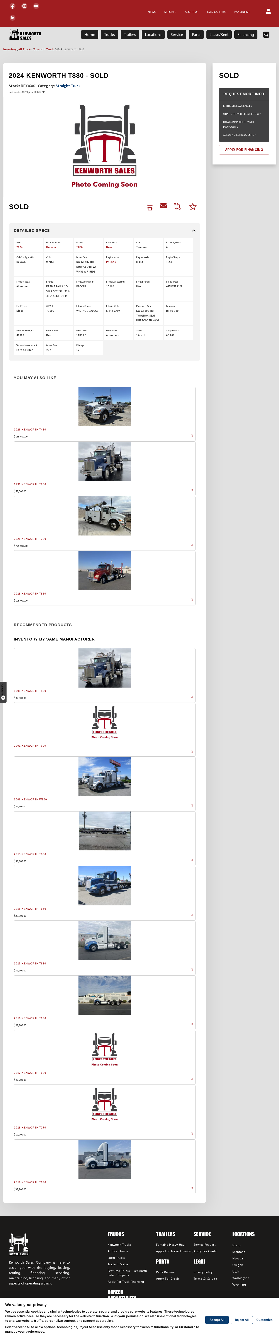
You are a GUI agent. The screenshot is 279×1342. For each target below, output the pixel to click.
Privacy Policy (203, 1272)
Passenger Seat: (144, 306)
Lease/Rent (219, 34)
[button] (268, 12)
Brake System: (173, 242)
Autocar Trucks (118, 1251)
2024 (19, 247)
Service (177, 34)
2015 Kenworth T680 (30, 963)
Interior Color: (113, 306)
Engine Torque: (173, 257)
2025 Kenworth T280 (30, 539)
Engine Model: (143, 257)
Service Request (205, 1244)
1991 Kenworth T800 (30, 484)
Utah (235, 1271)
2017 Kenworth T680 (30, 1072)
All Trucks (25, 49)
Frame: (50, 281)
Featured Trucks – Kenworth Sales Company (127, 1273)
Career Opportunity (122, 1295)
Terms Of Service (205, 1278)
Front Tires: (172, 281)
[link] (150, 207)
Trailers (130, 34)
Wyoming (239, 1284)
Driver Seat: (82, 257)
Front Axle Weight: (115, 281)
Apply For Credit (167, 1278)
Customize (264, 1320)
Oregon (237, 1265)
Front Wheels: (23, 281)
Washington (240, 1278)
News (152, 12)
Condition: (111, 242)
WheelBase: (52, 345)
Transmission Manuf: (26, 345)
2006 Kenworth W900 (30, 799)
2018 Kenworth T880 (30, 593)
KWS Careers (216, 12)
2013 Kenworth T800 (30, 854)
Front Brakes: (143, 281)
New (109, 247)
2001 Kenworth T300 (30, 745)
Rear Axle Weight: (25, 330)
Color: (49, 257)
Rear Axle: (171, 306)
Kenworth (52, 247)
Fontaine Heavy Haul (170, 1244)
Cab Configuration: (26, 257)
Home (89, 34)
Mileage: (80, 345)
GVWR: (49, 306)
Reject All (242, 1320)
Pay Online (242, 12)
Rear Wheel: (112, 330)
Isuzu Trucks (116, 1258)
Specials (170, 12)
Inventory (10, 49)
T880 (79, 247)
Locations (153, 34)
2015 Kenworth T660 (30, 908)
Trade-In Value (118, 1264)
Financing (246, 34)
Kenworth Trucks (119, 1244)
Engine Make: (113, 257)
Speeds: (140, 330)
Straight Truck (44, 49)
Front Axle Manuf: (85, 281)
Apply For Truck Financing (126, 1281)
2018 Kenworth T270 (30, 1127)
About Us (191, 12)
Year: (19, 242)
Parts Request (165, 1272)
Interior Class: (83, 306)
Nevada (237, 1258)
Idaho (236, 1245)
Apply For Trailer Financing (175, 1251)
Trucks (109, 34)
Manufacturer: (53, 242)
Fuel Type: (21, 306)
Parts (196, 34)
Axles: (139, 242)
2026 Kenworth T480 (30, 429)
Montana (238, 1252)
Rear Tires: (81, 330)
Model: (79, 242)
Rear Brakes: (52, 330)
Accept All (217, 1320)
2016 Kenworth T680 (30, 1018)
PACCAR (111, 262)
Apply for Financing (244, 149)
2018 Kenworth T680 (30, 1182)
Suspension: (172, 330)
